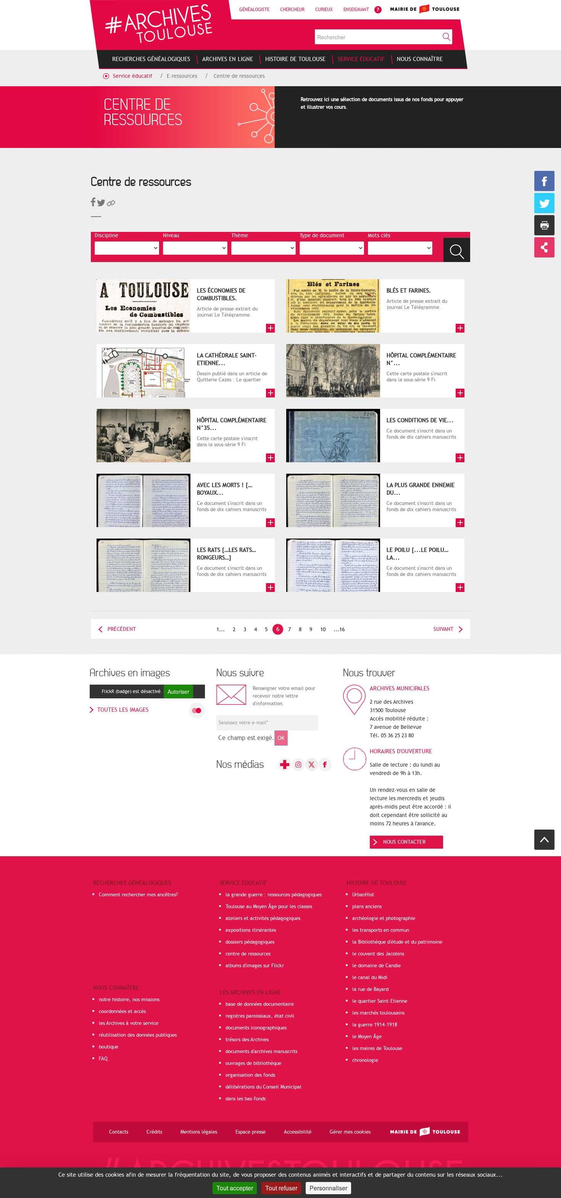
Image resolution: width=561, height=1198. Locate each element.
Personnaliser (328, 1188)
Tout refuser (281, 1188)
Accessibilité (297, 1132)
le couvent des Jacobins (378, 954)
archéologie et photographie (383, 918)
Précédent (122, 629)
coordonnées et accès (122, 1011)
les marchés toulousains (378, 1013)
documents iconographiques (256, 1028)
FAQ (103, 1059)
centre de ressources (248, 954)
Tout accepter (234, 1188)
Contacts (118, 1132)
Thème (239, 235)
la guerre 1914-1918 (374, 1025)
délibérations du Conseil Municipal (263, 1087)
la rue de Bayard (370, 989)
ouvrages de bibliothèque (253, 1063)
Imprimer (544, 225)
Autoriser (178, 691)
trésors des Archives (247, 1040)
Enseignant (356, 9)
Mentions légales (199, 1132)
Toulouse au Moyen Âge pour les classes (269, 907)
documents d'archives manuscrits (261, 1051)
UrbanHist (363, 895)
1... (220, 629)
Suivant (443, 629)
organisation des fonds (250, 1075)
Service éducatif (132, 76)
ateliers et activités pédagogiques (263, 918)
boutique (108, 1047)
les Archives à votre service (128, 1023)
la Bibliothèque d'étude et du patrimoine (397, 942)
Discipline (106, 235)
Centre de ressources (239, 76)
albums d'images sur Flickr (255, 966)
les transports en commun (380, 930)
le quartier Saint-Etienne (379, 1001)
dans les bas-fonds (246, 1099)
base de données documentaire (260, 1004)
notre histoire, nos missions (129, 1000)
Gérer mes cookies (350, 1132)
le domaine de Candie (376, 966)
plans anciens (367, 907)
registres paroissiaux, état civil (260, 1016)
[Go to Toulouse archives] (158, 23)
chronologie (365, 1060)
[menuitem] (151, 59)
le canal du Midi (369, 977)
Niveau (171, 235)
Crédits (154, 1132)
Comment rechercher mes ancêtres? (138, 895)
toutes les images (122, 709)
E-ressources (182, 76)
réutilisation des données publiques (138, 1035)
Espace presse (250, 1132)
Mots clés (379, 235)
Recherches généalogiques (132, 883)
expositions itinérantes (251, 930)
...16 (339, 629)
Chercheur (292, 9)
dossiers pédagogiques (250, 942)
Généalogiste (254, 9)
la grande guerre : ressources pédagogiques (274, 895)
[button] (111, 204)
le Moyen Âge (367, 1037)
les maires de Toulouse (377, 1048)
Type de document (322, 235)
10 (323, 629)
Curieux (324, 9)
